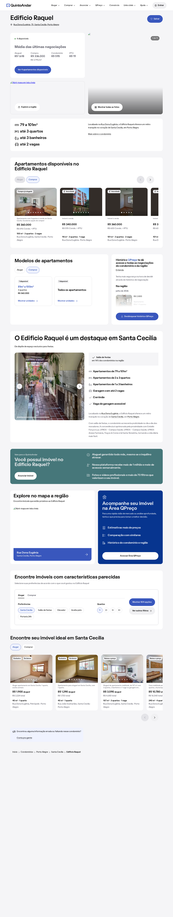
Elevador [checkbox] (61, 610)
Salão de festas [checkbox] (45, 610)
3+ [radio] (113, 610)
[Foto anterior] (19, 202)
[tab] (21, 595)
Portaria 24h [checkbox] (26, 617)
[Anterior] (140, 179)
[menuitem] (55, 5)
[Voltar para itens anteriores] (19, 386)
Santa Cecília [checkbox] (26, 610)
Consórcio (114, 5)
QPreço (98, 5)
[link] (142, 602)
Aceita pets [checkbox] (76, 610)
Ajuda (142, 5)
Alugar (54, 5)
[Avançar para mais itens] (79, 386)
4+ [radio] (119, 610)
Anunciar (84, 5)
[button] (36, 215)
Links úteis (128, 5)
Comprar (68, 5)
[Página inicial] (18, 5)
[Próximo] (150, 179)
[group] (36, 215)
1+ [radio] (100, 610)
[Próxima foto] (52, 202)
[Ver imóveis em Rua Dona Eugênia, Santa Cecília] (22, 83)
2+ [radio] (106, 610)
